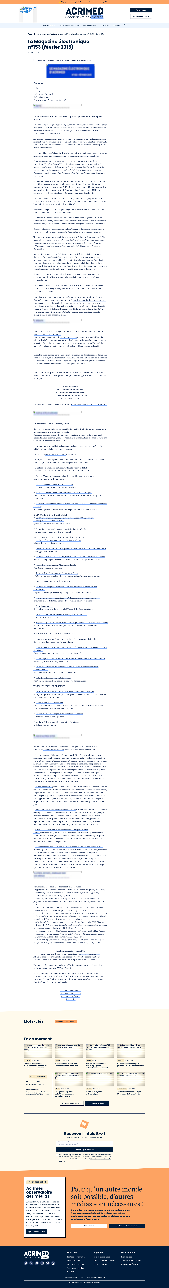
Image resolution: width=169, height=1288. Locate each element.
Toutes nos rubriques (76, 1257)
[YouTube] (37, 1263)
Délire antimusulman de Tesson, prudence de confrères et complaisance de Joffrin (71, 549)
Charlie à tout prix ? (43, 755)
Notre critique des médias (70, 25)
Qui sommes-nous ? (36, 1232)
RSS (82, 1278)
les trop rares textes (68, 337)
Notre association (49, 25)
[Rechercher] (124, 25)
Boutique (116, 25)
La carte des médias (75, 1264)
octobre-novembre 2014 (53, 750)
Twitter (71, 965)
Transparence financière (104, 1261)
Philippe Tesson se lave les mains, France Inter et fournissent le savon (70, 557)
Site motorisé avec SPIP (96, 1278)
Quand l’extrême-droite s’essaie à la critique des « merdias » (61, 615)
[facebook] (26, 1263)
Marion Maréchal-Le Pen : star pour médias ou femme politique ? (64, 493)
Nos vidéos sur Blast (75, 1268)
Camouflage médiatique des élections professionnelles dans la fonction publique (70, 659)
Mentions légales (70, 1278)
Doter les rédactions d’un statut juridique (53, 678)
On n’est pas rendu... (43, 787)
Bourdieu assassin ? (44, 606)
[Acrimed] (84, 13)
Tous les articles (97, 1103)
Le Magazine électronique (49, 34)
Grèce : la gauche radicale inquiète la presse (54, 484)
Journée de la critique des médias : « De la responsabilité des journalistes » (68, 598)
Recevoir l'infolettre (141, 16)
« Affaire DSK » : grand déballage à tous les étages (57, 722)
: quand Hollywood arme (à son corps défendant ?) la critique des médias (72, 623)
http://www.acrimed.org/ (89, 954)
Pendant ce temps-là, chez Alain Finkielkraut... (56, 565)
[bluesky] (48, 1263)
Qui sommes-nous (102, 1257)
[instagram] (42, 1263)
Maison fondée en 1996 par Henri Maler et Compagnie (84, 1282)
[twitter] (31, 1263)
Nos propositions (89, 25)
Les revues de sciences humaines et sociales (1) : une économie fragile (66, 639)
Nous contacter (100, 1264)
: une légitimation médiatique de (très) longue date (38, 1093)
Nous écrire (71, 999)
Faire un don (141, 10)
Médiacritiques (73, 1261)
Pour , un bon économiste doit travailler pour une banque (65, 476)
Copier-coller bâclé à (49, 703)
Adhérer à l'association (127, 1226)
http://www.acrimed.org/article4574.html (89, 404)
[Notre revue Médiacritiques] (30, 15)
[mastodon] (53, 1263)
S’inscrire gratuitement (84, 1149)
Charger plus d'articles (71, 1103)
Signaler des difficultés (70, 996)
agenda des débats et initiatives (47, 334)
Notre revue (104, 25)
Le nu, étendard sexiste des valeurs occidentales (55, 810)
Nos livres (71, 1272)
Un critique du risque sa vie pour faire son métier (59, 714)
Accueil (31, 34)
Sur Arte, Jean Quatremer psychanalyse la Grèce (57, 573)
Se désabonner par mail (70, 993)
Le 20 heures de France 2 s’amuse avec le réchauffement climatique (65, 692)
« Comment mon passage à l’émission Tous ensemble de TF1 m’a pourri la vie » (69, 847)
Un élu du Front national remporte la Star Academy (58, 540)
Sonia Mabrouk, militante (35, 1084)
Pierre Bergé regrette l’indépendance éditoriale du (60, 529)
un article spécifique (90, 156)
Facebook (96, 965)
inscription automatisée (55, 454)
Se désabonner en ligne (70, 991)
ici (90, 60)
